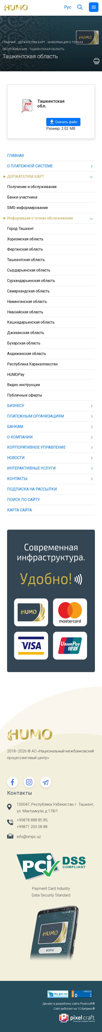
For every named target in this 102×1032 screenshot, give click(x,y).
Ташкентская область (26, 259)
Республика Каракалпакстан (32, 364)
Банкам (15, 426)
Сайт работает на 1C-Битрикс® (74, 1008)
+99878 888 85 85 (32, 820)
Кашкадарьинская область (31, 322)
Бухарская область (23, 343)
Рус (67, 7)
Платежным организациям (35, 416)
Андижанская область (26, 353)
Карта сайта (19, 510)
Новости (16, 457)
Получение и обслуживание (32, 186)
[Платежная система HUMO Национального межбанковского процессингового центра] (16, 7)
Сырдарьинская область (28, 270)
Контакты (17, 478)
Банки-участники (22, 197)
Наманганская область (27, 301)
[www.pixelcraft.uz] (51, 1018)
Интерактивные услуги (31, 468)
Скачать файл (66, 122)
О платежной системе (30, 166)
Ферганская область (25, 249)
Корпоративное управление (36, 447)
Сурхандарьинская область (31, 280)
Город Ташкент (20, 228)
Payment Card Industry (51, 888)
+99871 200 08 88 (32, 826)
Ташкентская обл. (51, 103)
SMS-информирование (27, 207)
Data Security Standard (51, 895)
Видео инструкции (23, 385)
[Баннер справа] (51, 604)
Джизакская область (25, 332)
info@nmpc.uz (29, 836)
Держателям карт (31, 42)
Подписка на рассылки (32, 489)
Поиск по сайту (23, 499)
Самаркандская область (28, 291)
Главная (8, 42)
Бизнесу (15, 405)
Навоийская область (25, 312)
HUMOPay (15, 374)
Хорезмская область (25, 239)
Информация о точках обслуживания (40, 218)
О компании (20, 437)
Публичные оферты (24, 395)
